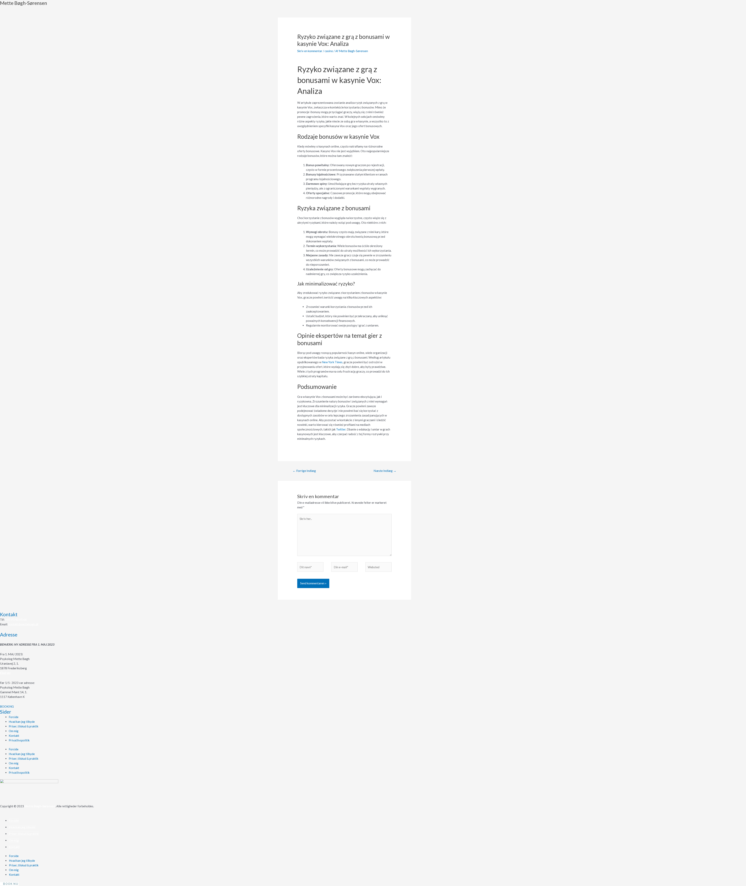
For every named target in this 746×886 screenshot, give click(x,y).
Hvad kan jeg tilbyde (22, 721)
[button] (7, 706)
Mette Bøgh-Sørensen (23, 3)
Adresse (8, 634)
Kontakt (8, 614)
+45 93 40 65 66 (16, 619)
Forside (13, 717)
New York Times (332, 362)
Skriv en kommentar (309, 51)
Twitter (341, 429)
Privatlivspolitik (19, 740)
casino (329, 51)
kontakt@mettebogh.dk (23, 624)
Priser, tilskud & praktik (23, 726)
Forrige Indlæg (304, 470)
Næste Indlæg (385, 470)
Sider (5, 712)
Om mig (13, 731)
